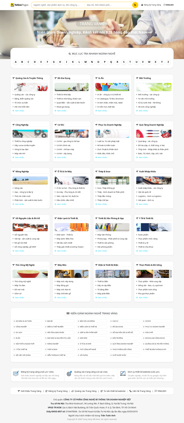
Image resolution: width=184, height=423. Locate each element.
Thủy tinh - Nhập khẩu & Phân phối (153, 149)
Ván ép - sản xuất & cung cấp (27, 238)
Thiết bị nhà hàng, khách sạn (69, 98)
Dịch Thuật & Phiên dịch (107, 149)
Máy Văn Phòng (104, 234)
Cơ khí (61, 124)
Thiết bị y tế (143, 243)
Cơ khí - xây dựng (64, 153)
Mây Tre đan (20, 285)
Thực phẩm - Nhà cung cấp (149, 281)
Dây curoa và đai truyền (25, 145)
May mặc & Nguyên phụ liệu (59, 338)
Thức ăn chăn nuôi (22, 196)
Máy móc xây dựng (65, 281)
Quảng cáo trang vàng (90, 371)
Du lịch (19, 332)
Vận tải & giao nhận (55, 332)
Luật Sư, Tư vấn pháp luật (108, 141)
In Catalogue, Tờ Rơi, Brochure (110, 98)
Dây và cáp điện (104, 285)
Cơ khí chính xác (64, 145)
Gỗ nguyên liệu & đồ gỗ (28, 218)
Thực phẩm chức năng (147, 238)
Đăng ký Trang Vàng (152, 5)
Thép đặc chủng (104, 196)
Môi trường (145, 78)
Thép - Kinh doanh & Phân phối (110, 192)
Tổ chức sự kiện (21, 102)
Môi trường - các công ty (148, 94)
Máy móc (62, 265)
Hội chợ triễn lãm (22, 106)
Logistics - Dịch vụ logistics (149, 196)
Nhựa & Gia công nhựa (155, 338)
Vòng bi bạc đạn (21, 149)
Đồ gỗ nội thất (21, 243)
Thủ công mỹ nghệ (25, 265)
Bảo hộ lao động (87, 321)
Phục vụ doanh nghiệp (110, 124)
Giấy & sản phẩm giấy (88, 332)
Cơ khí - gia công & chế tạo (68, 141)
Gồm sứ (18, 293)
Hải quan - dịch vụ (146, 200)
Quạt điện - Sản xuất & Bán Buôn (71, 102)
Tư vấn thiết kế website (115, 391)
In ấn (101, 78)
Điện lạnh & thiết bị (68, 218)
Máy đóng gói (63, 285)
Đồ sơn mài (19, 289)
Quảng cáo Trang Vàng (86, 391)
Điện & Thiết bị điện (108, 265)
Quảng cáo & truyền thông (29, 78)
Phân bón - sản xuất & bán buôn (28, 200)
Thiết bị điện (102, 281)
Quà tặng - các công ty (147, 141)
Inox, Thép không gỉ (106, 188)
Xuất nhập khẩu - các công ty (150, 188)
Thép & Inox (104, 171)
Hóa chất (149, 332)
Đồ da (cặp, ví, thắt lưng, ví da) (151, 145)
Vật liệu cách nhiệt (64, 243)
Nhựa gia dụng (63, 106)
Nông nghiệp (22, 171)
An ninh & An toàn (24, 321)
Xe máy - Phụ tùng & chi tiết (69, 192)
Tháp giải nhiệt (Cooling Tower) (70, 247)
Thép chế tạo (102, 200)
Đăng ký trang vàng (37, 371)
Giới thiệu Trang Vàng (31, 391)
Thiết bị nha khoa (145, 247)
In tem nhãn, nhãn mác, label (110, 102)
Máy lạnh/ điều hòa (65, 238)
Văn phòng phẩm (104, 247)
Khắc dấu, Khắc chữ (105, 153)
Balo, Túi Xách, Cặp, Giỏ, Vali (150, 153)
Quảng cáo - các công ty (25, 94)
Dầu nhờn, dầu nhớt (65, 200)
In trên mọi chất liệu (106, 106)
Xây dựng (84, 355)
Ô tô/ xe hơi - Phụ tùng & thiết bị (71, 188)
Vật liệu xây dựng (23, 355)
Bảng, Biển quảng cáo (24, 98)
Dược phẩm (143, 234)
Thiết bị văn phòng (105, 243)
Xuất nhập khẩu (147, 171)
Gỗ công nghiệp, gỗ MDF (25, 247)
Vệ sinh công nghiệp (147, 106)
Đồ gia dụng (64, 78)
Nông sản (19, 188)
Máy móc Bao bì (64, 289)
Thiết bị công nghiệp (23, 141)
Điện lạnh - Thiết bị (65, 234)
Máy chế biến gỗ (64, 293)
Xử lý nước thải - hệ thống (149, 102)
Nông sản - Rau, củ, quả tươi (150, 285)
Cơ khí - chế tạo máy (65, 149)
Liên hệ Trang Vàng (142, 391)
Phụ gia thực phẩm (146, 293)
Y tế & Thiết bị (146, 218)
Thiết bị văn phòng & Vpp (111, 218)
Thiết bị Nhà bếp (64, 94)
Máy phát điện (103, 293)
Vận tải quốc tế (144, 192)
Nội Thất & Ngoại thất (25, 344)
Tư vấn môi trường (146, 98)
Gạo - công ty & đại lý (24, 192)
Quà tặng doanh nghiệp (151, 124)
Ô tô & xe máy (65, 171)
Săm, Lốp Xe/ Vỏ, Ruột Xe (67, 196)
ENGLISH (169, 5)
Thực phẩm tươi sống (147, 289)
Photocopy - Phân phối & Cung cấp (112, 238)
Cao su (115, 321)
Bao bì (49, 321)
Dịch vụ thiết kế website (143, 371)
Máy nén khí (20, 153)
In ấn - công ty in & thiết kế (109, 94)
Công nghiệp (22, 124)
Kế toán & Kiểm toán (106, 145)
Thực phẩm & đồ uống (150, 265)
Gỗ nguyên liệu (21, 234)
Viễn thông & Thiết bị (56, 355)
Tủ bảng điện (103, 289)
